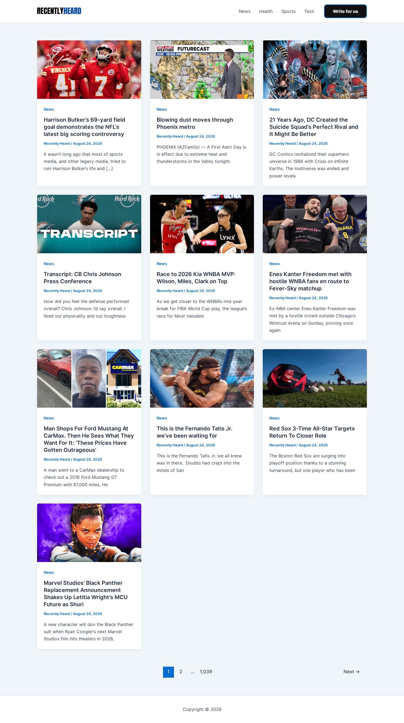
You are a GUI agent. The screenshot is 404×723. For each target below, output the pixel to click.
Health (266, 11)
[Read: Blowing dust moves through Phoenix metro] (202, 69)
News (244, 11)
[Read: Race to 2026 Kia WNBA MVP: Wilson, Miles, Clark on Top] (202, 223)
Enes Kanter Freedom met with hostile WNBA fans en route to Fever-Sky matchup (310, 281)
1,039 (205, 671)
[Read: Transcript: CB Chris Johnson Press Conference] (89, 223)
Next (352, 671)
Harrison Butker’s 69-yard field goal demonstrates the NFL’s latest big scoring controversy (84, 126)
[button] (345, 11)
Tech (309, 11)
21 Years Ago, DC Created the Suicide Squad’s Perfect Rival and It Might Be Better (313, 126)
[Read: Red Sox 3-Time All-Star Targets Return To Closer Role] (315, 378)
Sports (288, 11)
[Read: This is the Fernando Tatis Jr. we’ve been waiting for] (202, 378)
